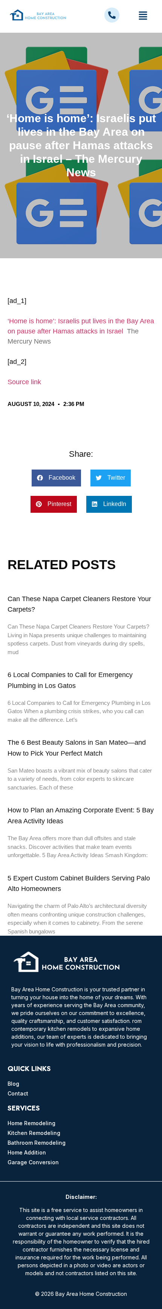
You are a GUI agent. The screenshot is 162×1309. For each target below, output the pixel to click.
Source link (24, 382)
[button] (142, 16)
